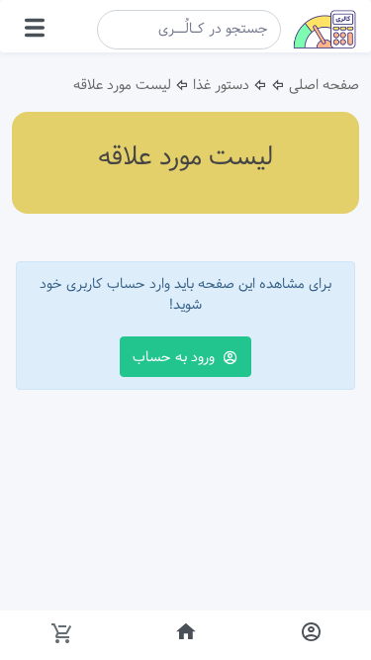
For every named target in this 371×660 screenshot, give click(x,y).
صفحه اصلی (324, 85)
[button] (34, 30)
